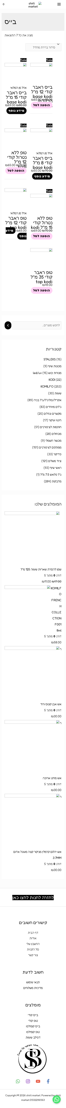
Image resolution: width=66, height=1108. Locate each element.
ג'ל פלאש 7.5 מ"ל (50, 474)
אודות (33, 938)
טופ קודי (33, 1021)
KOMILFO (47, 386)
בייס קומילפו (33, 1026)
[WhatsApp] (18, 1081)
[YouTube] (38, 1081)
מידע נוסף (16, 111)
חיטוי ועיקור (55, 420)
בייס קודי (33, 1015)
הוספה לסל (41, 105)
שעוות (58, 393)
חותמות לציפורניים (50, 427)
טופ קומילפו (33, 1032)
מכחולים (56, 434)
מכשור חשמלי (53, 440)
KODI (52, 379)
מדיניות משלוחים (33, 988)
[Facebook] (48, 1081)
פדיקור (57, 454)
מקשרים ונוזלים (52, 413)
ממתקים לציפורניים (50, 447)
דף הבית (33, 932)
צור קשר (33, 955)
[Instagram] (28, 1081)
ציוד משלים (54, 461)
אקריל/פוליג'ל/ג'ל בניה (47, 400)
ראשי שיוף (55, 468)
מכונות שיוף (54, 366)
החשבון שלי (33, 944)
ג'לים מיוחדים (53, 407)
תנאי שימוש (33, 982)
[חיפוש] (8, 325)
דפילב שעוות (33, 1037)
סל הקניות (33, 949)
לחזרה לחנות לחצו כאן (33, 897)
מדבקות (56, 481)
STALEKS (50, 359)
